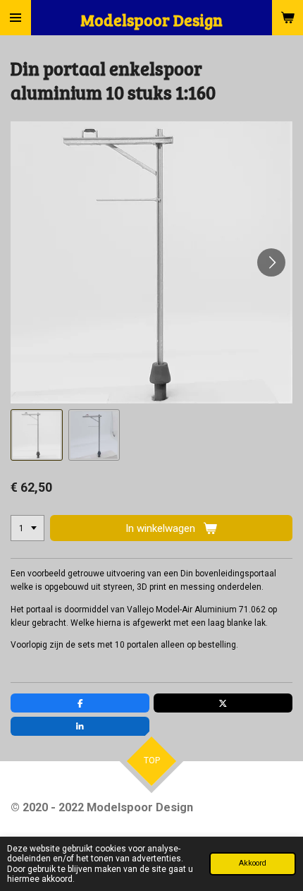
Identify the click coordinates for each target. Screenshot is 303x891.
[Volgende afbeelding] (271, 262)
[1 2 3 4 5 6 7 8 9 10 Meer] (27, 528)
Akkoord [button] (252, 863)
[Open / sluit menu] (15, 17)
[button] (37, 435)
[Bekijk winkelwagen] (287, 17)
